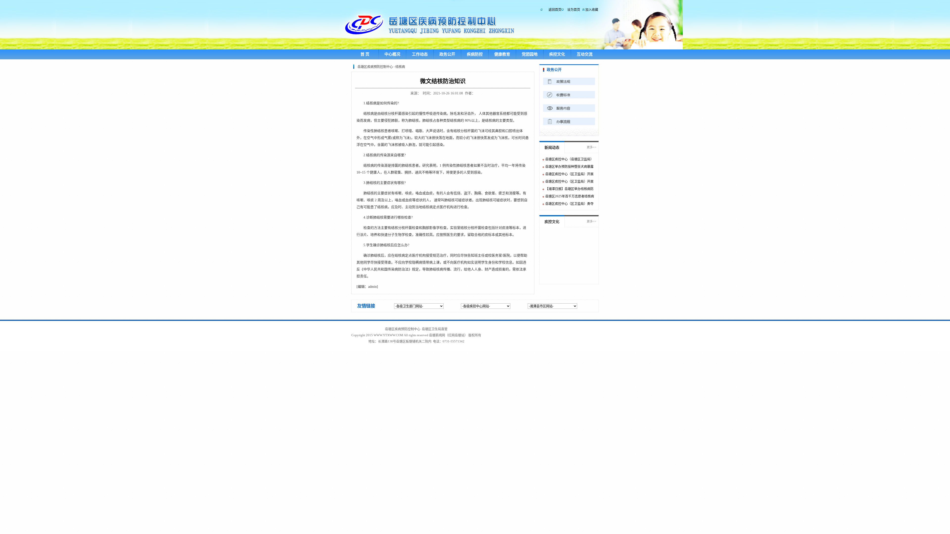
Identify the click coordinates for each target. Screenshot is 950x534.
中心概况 (392, 54)
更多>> (591, 147)
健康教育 (502, 54)
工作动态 (420, 54)
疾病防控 (475, 54)
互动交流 (585, 54)
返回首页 (554, 9)
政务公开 (447, 54)
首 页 (364, 54)
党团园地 (530, 54)
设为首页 (573, 9)
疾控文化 (557, 54)
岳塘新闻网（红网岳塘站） (448, 335)
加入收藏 (591, 9)
